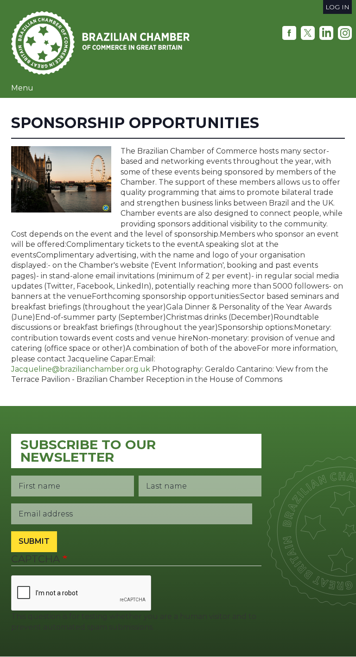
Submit (34, 541)
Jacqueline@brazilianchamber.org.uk (80, 369)
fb (289, 33)
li (326, 33)
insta (345, 33)
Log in (337, 7)
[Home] (104, 43)
